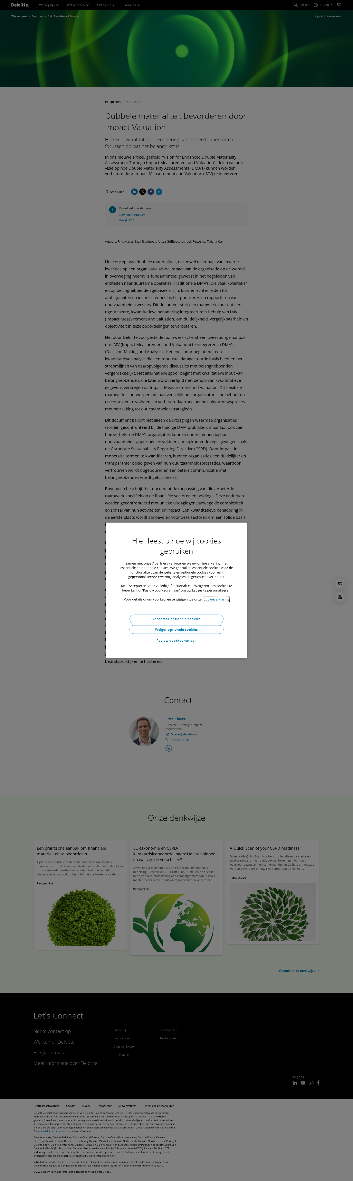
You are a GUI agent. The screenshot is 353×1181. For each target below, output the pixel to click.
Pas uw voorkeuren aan (176, 640)
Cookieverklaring (216, 599)
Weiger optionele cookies (176, 629)
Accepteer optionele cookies (176, 619)
